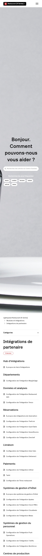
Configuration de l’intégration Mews (19, 516)
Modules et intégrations (15, 320)
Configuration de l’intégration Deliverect (21, 456)
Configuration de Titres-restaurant (19, 480)
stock (7, 180)
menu (14, 184)
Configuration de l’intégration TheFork (20, 421)
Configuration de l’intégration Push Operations (19, 534)
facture (22, 180)
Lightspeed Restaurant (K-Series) (15, 318)
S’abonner (8, 353)
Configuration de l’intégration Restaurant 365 (21, 395)
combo (14, 180)
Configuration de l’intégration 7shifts (20, 541)
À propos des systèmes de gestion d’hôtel (22, 494)
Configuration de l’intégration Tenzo (19, 402)
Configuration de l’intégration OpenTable (21, 427)
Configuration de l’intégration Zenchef (20, 437)
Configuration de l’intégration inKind (19, 470)
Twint (8, 475)
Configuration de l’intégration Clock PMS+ (22, 505)
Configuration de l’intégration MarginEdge (22, 381)
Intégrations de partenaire (16, 323)
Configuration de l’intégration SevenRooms (22, 432)
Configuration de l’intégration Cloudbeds (21, 510)
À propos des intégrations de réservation (21, 416)
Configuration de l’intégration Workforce (21, 546)
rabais (30, 180)
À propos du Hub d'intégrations (18, 367)
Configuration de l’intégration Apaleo (20, 499)
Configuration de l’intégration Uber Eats (21, 451)
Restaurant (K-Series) (16, 3)
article (7, 184)
